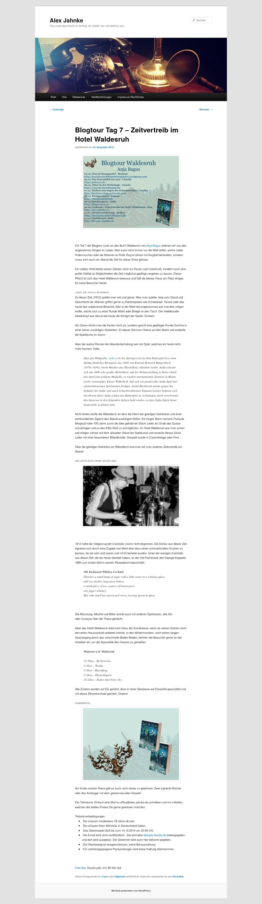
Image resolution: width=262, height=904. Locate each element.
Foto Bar (80, 868)
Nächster (205, 109)
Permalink (178, 876)
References (79, 97)
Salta (112, 358)
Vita (64, 97)
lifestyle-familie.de (155, 835)
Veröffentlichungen (101, 97)
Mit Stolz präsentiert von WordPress (131, 890)
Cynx (105, 876)
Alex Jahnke (66, 20)
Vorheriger (57, 109)
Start (53, 97)
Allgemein (119, 876)
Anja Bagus (153, 245)
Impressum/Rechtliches (131, 97)
